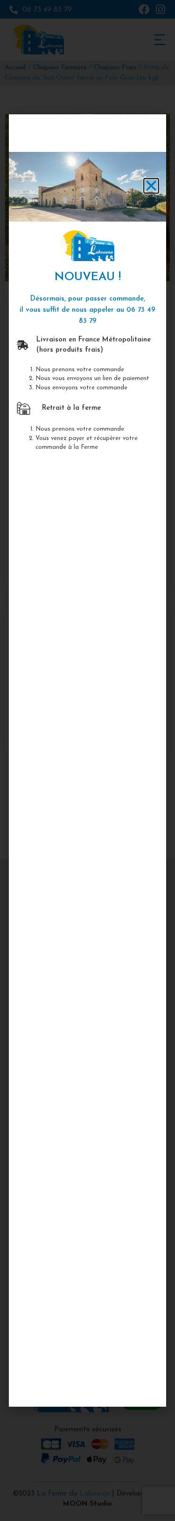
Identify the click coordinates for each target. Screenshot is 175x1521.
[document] (87, 760)
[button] (151, 186)
